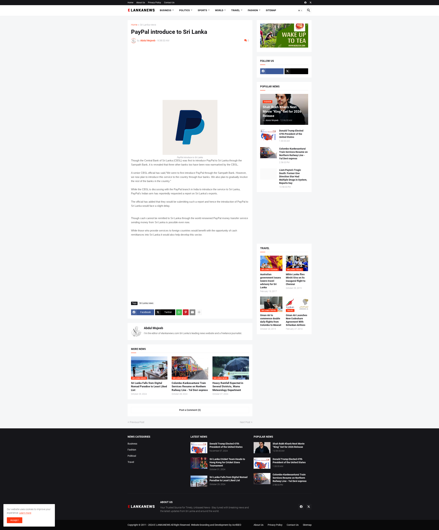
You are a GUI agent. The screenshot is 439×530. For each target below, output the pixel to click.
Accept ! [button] (14, 520)
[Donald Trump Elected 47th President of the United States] (268, 134)
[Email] (192, 312)
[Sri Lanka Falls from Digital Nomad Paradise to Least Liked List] (199, 481)
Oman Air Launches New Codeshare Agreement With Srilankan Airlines (296, 320)
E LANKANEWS (162, 524)
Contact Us (169, 2)
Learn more (25, 512)
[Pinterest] (186, 312)
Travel (235, 10)
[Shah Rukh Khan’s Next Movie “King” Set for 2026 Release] (262, 447)
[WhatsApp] (179, 312)
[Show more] (199, 312)
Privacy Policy (154, 2)
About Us (140, 2)
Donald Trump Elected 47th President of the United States (291, 134)
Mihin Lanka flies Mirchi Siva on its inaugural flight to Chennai (295, 279)
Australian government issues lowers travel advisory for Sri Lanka (270, 281)
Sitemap (271, 10)
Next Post (245, 422)
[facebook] (305, 2)
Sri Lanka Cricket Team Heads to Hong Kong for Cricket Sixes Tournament (227, 462)
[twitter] (311, 2)
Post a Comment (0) (190, 410)
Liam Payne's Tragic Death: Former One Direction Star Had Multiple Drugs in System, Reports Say (293, 176)
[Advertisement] (190, 72)
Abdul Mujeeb (153, 328)
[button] (300, 10)
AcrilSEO (236, 524)
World (219, 10)
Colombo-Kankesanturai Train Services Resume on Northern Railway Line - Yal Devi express (190, 386)
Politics (184, 10)
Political (132, 455)
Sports (202, 10)
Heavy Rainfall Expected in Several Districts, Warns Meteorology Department (227, 386)
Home (130, 2)
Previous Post (137, 422)
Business (165, 10)
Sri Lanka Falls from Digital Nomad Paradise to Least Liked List (149, 386)
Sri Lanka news (148, 25)
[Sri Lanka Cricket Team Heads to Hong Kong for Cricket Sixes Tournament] (199, 463)
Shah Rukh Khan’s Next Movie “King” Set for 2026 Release (289, 445)
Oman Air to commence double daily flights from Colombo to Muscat (270, 320)
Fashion (253, 10)
